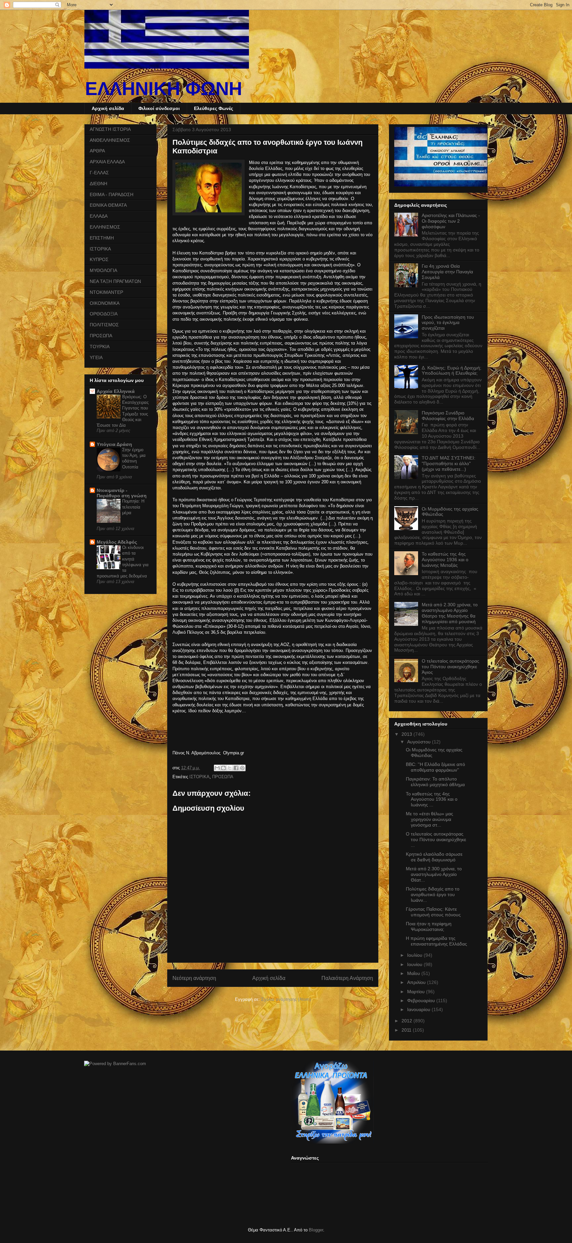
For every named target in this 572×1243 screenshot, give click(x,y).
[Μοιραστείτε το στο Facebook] (236, 768)
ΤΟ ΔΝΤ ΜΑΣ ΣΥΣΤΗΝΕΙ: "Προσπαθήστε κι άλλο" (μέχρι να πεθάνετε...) (448, 463)
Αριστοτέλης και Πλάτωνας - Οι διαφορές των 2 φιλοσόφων (451, 221)
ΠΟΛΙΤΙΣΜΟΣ (104, 324)
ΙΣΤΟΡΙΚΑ (199, 776)
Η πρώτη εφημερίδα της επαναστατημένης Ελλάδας (436, 941)
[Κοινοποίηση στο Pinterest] (242, 768)
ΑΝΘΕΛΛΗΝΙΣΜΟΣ (110, 140)
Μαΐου (414, 973)
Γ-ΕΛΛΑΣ (99, 172)
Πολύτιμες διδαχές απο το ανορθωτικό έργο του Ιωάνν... (432, 894)
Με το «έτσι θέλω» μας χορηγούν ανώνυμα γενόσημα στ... (429, 819)
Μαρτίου (416, 991)
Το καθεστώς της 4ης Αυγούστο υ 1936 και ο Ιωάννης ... (431, 799)
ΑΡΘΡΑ (97, 150)
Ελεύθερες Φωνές (213, 108)
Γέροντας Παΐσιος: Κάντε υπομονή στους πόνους (433, 911)
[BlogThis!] (223, 768)
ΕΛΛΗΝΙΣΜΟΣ (105, 227)
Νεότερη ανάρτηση (194, 978)
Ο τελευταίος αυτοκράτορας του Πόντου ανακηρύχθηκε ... (436, 839)
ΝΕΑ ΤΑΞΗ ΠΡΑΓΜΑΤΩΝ (115, 281)
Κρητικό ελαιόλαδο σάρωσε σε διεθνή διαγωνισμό (434, 856)
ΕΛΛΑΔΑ (99, 216)
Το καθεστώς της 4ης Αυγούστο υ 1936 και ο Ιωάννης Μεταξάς (445, 559)
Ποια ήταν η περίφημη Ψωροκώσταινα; (429, 926)
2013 (407, 734)
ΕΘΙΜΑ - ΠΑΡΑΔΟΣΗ (111, 194)
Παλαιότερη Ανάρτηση (347, 978)
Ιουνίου (415, 964)
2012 (407, 1020)
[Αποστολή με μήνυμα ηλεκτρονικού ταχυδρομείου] (217, 768)
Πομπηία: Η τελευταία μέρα (133, 507)
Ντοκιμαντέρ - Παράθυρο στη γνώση (122, 493)
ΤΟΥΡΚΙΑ (100, 346)
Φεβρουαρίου (421, 1000)
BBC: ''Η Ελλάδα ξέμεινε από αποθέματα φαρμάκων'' (435, 767)
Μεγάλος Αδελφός (117, 542)
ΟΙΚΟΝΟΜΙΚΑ (104, 303)
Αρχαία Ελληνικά (116, 391)
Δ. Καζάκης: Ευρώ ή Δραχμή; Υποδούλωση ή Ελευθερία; (451, 370)
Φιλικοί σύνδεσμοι (159, 108)
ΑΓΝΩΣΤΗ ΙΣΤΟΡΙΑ (110, 129)
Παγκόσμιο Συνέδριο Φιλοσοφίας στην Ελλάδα (448, 415)
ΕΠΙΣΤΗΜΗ (102, 238)
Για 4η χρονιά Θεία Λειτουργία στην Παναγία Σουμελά (447, 271)
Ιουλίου (415, 955)
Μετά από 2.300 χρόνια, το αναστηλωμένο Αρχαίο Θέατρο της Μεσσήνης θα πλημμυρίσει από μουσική (450, 613)
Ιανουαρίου (419, 1009)
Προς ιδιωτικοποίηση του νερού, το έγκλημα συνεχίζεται (448, 322)
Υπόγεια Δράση (114, 444)
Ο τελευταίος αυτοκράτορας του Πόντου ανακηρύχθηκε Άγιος (450, 666)
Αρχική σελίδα (108, 108)
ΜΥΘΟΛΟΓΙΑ (103, 270)
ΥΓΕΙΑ (96, 357)
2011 (407, 1030)
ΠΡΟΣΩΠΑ (222, 776)
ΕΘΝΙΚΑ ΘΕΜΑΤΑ (108, 205)
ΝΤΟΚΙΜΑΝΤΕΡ (106, 292)
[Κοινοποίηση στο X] (229, 768)
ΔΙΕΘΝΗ (98, 183)
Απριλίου (417, 982)
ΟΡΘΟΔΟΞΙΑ (104, 313)
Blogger (316, 1229)
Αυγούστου (419, 741)
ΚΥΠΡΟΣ (99, 259)
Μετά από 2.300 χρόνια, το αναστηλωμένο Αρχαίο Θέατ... (434, 874)
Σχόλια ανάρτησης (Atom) (286, 999)
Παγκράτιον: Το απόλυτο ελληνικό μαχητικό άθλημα (435, 781)
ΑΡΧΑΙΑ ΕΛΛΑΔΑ (107, 161)
